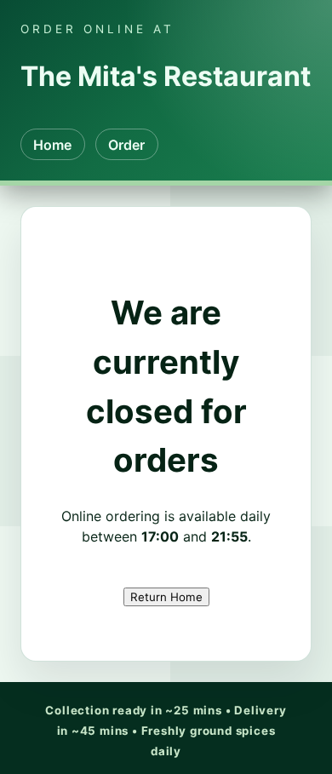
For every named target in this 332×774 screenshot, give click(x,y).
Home (52, 144)
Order (126, 144)
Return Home (166, 597)
